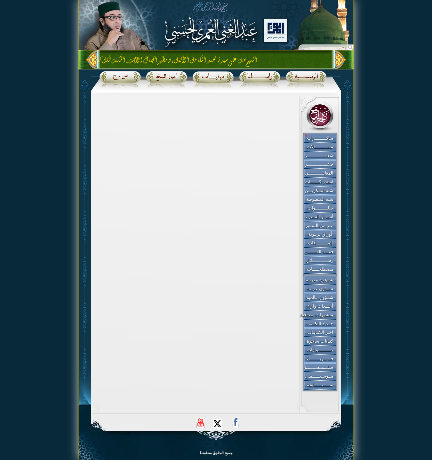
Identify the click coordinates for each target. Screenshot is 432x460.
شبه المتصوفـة (319, 199)
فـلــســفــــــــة (318, 367)
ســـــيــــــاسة (320, 384)
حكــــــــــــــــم (319, 164)
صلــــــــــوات (320, 208)
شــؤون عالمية (319, 297)
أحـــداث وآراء (320, 306)
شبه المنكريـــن (319, 190)
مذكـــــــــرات (320, 138)
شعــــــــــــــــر (319, 155)
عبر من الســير (319, 225)
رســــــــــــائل (319, 260)
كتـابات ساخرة (320, 341)
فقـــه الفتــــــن (318, 251)
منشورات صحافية (316, 314)
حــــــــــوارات (320, 349)
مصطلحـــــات (320, 269)
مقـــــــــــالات (320, 146)
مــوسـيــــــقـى (319, 376)
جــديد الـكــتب (319, 323)
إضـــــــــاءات (320, 242)
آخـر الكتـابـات (320, 332)
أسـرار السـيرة (319, 216)
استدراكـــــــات (319, 181)
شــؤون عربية (320, 288)
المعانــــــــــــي (319, 173)
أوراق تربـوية (320, 234)
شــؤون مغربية (319, 279)
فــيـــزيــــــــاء (319, 358)
